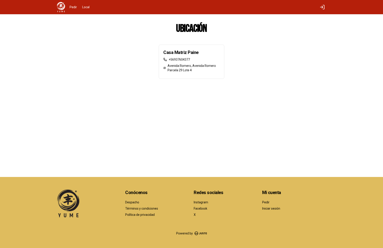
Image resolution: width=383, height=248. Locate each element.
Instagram (201, 202)
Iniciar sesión (271, 208)
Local (86, 7)
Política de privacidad (140, 214)
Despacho (132, 202)
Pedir (73, 7)
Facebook (200, 208)
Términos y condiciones (141, 208)
